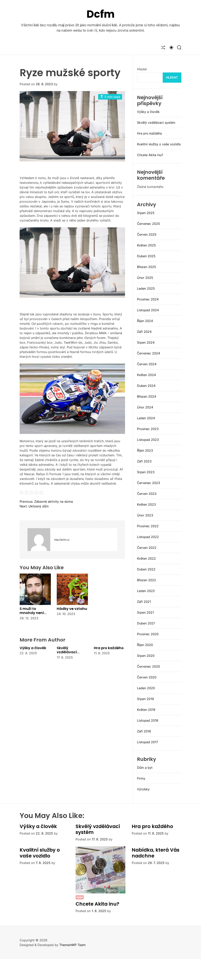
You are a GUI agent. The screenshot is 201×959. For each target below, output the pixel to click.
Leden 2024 (146, 418)
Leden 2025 (146, 288)
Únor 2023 (145, 515)
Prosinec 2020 (148, 634)
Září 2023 (144, 461)
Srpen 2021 (145, 612)
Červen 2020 (146, 677)
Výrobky (143, 789)
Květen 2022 (146, 558)
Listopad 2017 (147, 742)
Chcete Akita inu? (150, 155)
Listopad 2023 (148, 440)
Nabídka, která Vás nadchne (155, 852)
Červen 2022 (146, 548)
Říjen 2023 (145, 450)
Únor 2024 (145, 407)
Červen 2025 (146, 234)
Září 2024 (144, 332)
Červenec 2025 (148, 224)
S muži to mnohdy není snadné (32, 613)
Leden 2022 (146, 591)
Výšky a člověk (33, 647)
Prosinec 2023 (148, 429)
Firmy (141, 778)
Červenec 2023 (148, 483)
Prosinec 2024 (148, 299)
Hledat (142, 69)
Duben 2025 (146, 256)
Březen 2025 (146, 267)
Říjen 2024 (145, 321)
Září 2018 (144, 731)
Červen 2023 (146, 494)
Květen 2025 (146, 245)
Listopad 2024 (148, 310)
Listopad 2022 (148, 537)
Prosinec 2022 (148, 526)
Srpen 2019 (145, 699)
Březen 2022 (146, 580)
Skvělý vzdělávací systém (67, 652)
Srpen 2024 (145, 342)
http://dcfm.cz (61, 539)
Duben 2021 (146, 623)
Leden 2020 (146, 688)
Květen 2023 (146, 504)
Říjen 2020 (145, 645)
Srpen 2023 (145, 472)
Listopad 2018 (147, 720)
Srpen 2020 (145, 656)
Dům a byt (145, 768)
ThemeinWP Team (72, 945)
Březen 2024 (146, 396)
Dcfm (101, 14)
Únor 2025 (145, 278)
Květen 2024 (146, 375)
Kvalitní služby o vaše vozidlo (159, 144)
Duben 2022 (146, 569)
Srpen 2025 (145, 213)
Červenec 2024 (148, 353)
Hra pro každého (109, 647)
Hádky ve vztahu (72, 608)
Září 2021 (144, 602)
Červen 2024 (146, 364)
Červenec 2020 (148, 666)
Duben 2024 (146, 386)
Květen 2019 (146, 710)
